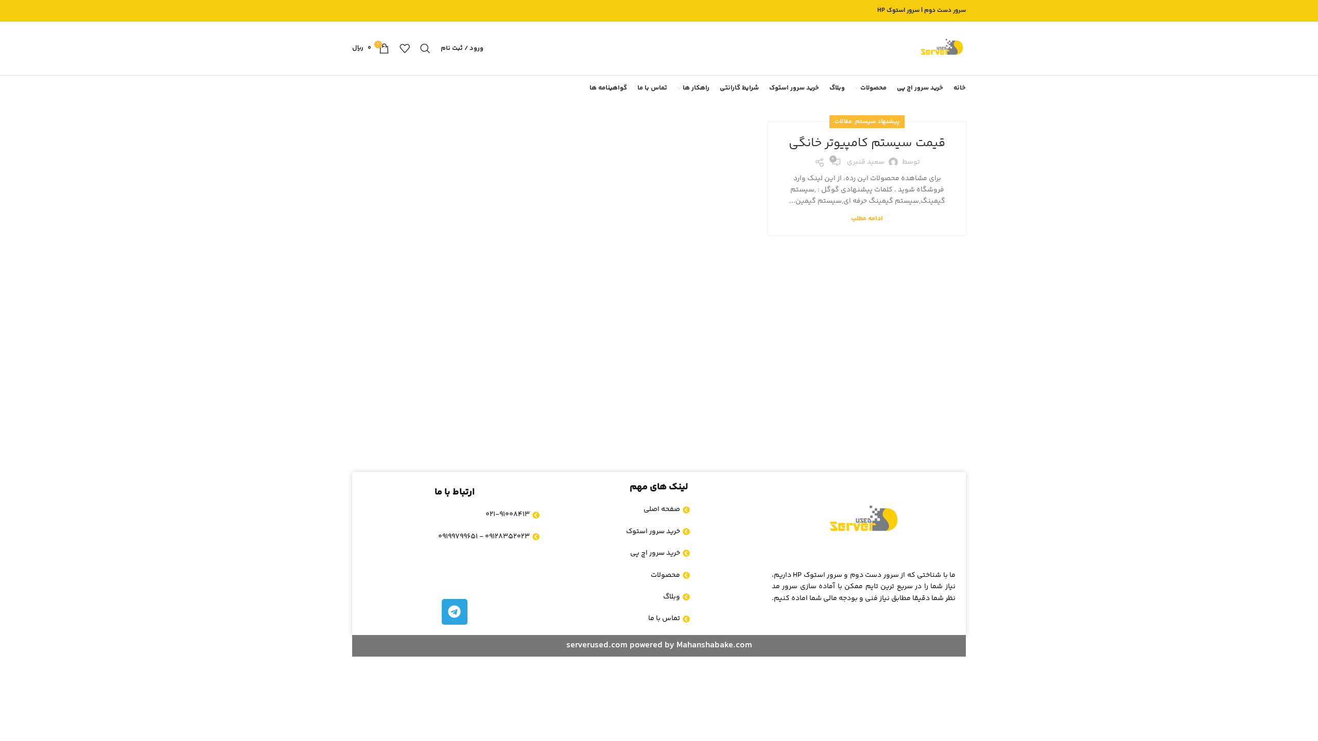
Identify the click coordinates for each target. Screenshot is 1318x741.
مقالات (843, 122)
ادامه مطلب (867, 219)
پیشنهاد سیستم (877, 122)
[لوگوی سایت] (941, 48)
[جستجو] (425, 48)
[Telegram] (454, 612)
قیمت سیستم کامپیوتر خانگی (867, 143)
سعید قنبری (866, 162)
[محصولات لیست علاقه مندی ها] (404, 48)
